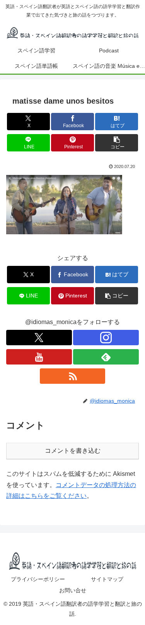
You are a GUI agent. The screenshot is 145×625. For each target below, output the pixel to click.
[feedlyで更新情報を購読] (106, 357)
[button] (116, 142)
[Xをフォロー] (39, 337)
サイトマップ (107, 579)
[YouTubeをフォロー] (39, 357)
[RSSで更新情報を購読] (73, 376)
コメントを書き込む (73, 450)
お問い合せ (72, 590)
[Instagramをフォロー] (106, 337)
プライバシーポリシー (38, 579)
